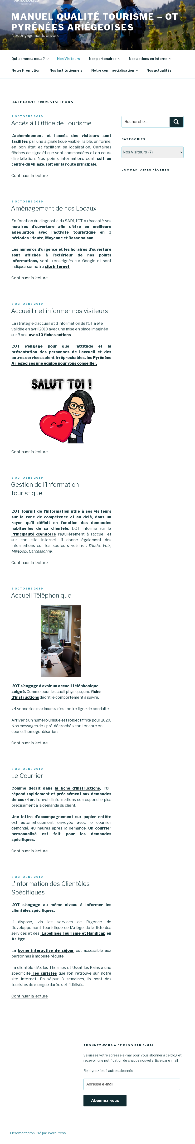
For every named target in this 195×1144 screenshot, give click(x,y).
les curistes (44, 973)
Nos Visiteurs (68, 59)
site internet (57, 266)
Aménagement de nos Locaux (54, 208)
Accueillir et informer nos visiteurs (59, 310)
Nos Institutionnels (65, 70)
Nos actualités (158, 70)
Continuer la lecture (29, 175)
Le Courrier (27, 775)
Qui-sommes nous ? (28, 59)
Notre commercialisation (112, 70)
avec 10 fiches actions (50, 335)
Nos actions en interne (148, 59)
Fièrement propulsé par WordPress (38, 1133)
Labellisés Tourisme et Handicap (72, 933)
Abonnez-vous (105, 1100)
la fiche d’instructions (77, 788)
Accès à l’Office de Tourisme (51, 123)
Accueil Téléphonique (41, 595)
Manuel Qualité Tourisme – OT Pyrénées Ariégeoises (95, 22)
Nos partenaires (103, 59)
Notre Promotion (25, 70)
